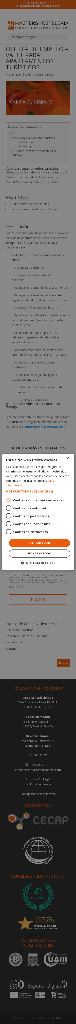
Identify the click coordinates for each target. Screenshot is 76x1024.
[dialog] (38, 512)
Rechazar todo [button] (39, 553)
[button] (38, 492)
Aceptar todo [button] (39, 543)
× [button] (67, 458)
